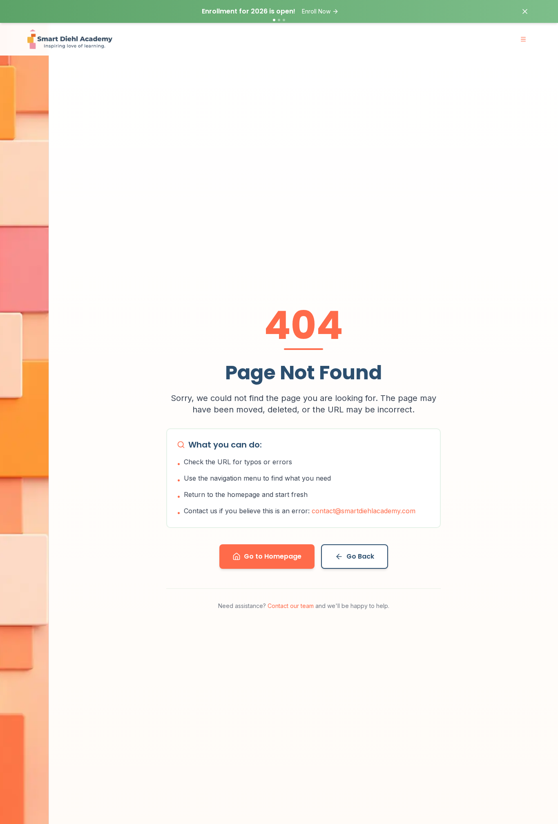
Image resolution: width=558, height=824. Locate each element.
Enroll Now (316, 11)
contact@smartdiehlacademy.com (363, 511)
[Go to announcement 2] (279, 20)
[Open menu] (523, 39)
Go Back (360, 556)
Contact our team (291, 605)
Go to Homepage (272, 556)
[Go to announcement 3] (284, 20)
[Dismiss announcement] (525, 11)
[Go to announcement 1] (274, 20)
